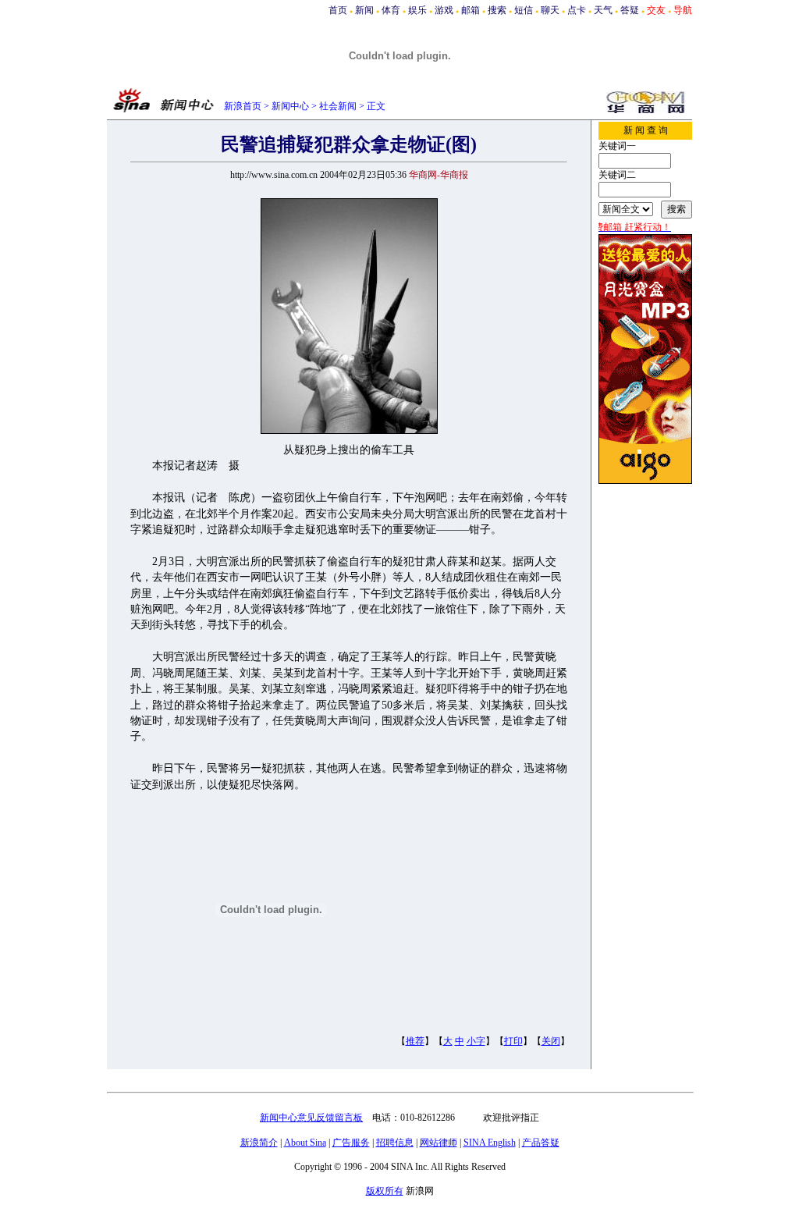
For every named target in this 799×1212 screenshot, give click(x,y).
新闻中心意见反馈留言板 (311, 1117)
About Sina (305, 1142)
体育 (391, 10)
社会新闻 (338, 106)
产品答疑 (540, 1142)
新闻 (364, 10)
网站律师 (438, 1142)
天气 (603, 10)
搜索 (497, 10)
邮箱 (470, 10)
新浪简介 (259, 1142)
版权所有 (384, 1190)
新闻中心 (290, 106)
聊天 (550, 10)
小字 (476, 1041)
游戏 (444, 10)
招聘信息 (395, 1142)
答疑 (629, 10)
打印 (513, 1041)
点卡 (576, 10)
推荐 (415, 1041)
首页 (337, 10)
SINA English (489, 1142)
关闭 (551, 1041)
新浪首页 (242, 106)
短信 (523, 10)
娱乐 (417, 10)
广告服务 (351, 1142)
